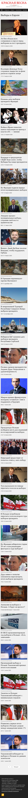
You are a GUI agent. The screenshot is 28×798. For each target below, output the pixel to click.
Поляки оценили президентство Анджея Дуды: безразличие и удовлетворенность (14, 369)
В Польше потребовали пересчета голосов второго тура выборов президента (14, 516)
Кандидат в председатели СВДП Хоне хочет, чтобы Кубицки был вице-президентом (14, 159)
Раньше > (16, 767)
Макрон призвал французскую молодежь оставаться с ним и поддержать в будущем (13, 399)
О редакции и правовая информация (10, 791)
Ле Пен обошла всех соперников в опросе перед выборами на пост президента (13, 40)
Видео (12, 10)
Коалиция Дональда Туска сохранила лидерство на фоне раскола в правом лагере (13, 71)
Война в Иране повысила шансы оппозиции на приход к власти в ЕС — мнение (13, 129)
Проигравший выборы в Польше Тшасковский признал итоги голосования (13, 665)
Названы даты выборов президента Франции (10, 100)
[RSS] (22, 15)
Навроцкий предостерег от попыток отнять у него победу (13, 458)
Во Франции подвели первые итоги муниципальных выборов (14, 188)
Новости (7, 10)
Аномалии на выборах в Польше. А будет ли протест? (13, 605)
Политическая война (6, 36)
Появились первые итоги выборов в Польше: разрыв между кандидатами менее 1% (13, 725)
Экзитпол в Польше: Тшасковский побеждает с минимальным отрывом (11, 695)
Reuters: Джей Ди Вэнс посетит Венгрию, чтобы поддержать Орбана (14, 250)
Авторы (25, 10)
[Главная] (14, 4)
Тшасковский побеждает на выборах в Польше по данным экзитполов (13, 755)
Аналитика (18, 10)
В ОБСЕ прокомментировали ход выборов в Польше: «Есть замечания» (13, 634)
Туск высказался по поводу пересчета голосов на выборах (13, 486)
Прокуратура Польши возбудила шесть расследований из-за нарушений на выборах (14, 429)
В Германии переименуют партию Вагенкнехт (11, 279)
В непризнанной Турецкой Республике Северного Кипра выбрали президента (13, 308)
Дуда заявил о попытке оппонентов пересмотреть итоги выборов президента (12, 576)
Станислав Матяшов (6, 610)
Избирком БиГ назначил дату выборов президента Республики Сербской (13, 338)
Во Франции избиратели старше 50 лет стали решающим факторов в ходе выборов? (14, 546)
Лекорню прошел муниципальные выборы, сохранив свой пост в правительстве (11, 219)
